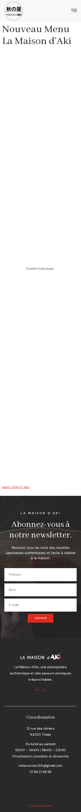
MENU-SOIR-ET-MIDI (15, 487)
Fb (37, 690)
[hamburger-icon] (74, 11)
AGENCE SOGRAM (40, 805)
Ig (44, 690)
